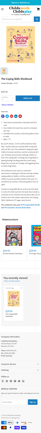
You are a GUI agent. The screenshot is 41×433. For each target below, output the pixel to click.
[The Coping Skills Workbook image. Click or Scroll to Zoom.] (20, 45)
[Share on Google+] (11, 116)
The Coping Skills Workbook (11, 315)
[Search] (37, 19)
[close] (21, 288)
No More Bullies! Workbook (12, 254)
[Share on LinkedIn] (16, 116)
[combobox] (17, 19)
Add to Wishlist (7, 105)
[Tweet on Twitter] (7, 116)
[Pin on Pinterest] (20, 116)
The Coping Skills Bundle (31, 205)
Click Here (9, 356)
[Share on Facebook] (3, 116)
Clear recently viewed (12, 281)
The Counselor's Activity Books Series (17, 208)
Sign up (33, 402)
